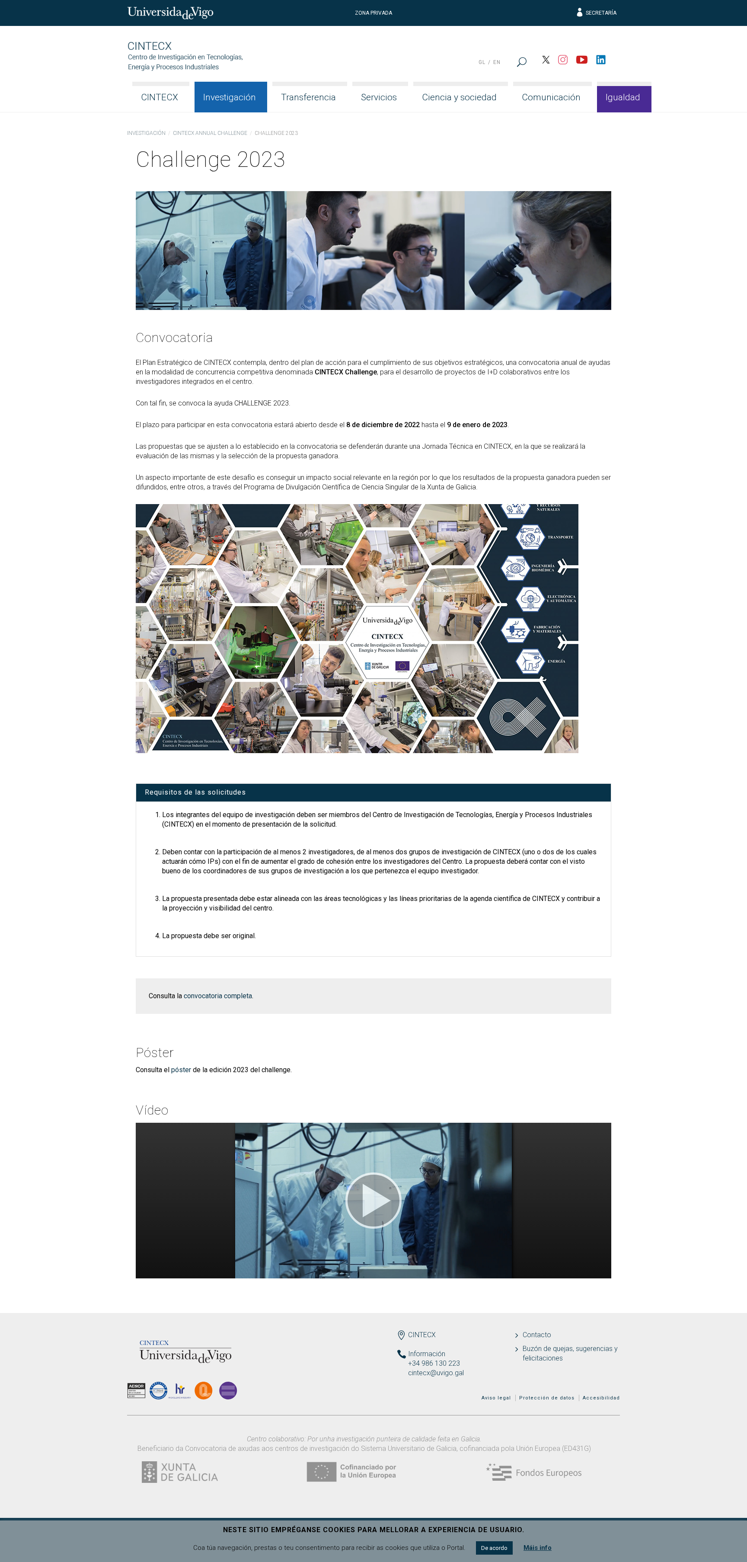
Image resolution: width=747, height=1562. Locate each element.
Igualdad (623, 97)
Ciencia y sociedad (459, 97)
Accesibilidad (601, 1398)
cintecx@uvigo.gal (436, 1373)
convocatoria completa (218, 996)
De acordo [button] (494, 1548)
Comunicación (551, 97)
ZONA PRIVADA (373, 13)
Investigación (229, 97)
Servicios (379, 97)
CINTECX (159, 97)
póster (181, 1070)
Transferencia (308, 97)
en (497, 62)
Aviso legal (496, 1398)
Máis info (538, 1548)
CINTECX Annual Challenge (210, 133)
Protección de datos (547, 1398)
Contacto (537, 1335)
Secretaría (601, 13)
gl (482, 62)
